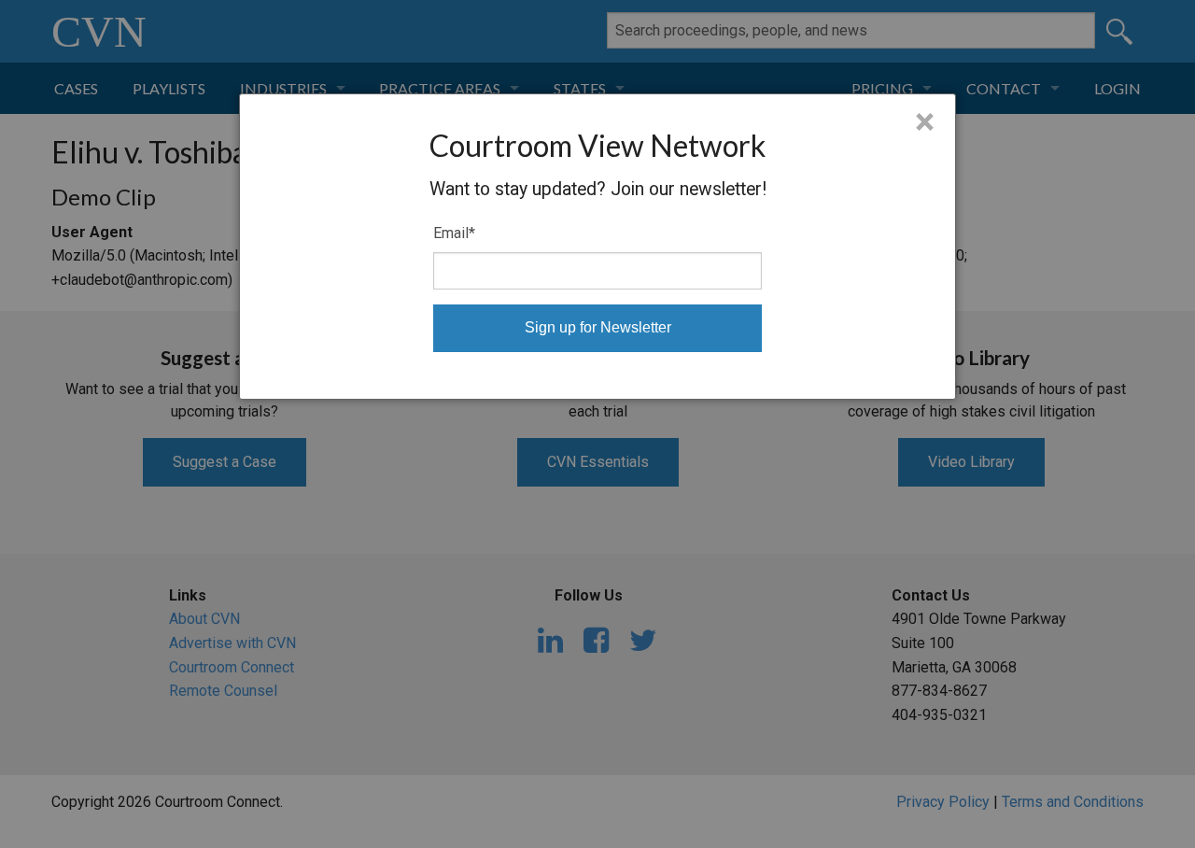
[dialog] (597, 246)
